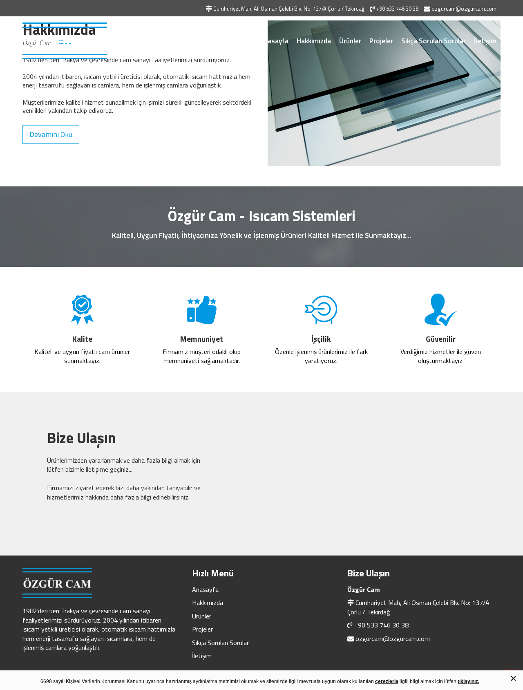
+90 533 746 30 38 (381, 625)
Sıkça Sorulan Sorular (433, 41)
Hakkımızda (314, 41)
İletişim (485, 41)
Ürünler (350, 41)
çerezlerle (386, 681)
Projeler (381, 41)
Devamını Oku (50, 134)
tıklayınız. (468, 681)
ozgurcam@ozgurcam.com (392, 638)
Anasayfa (274, 41)
